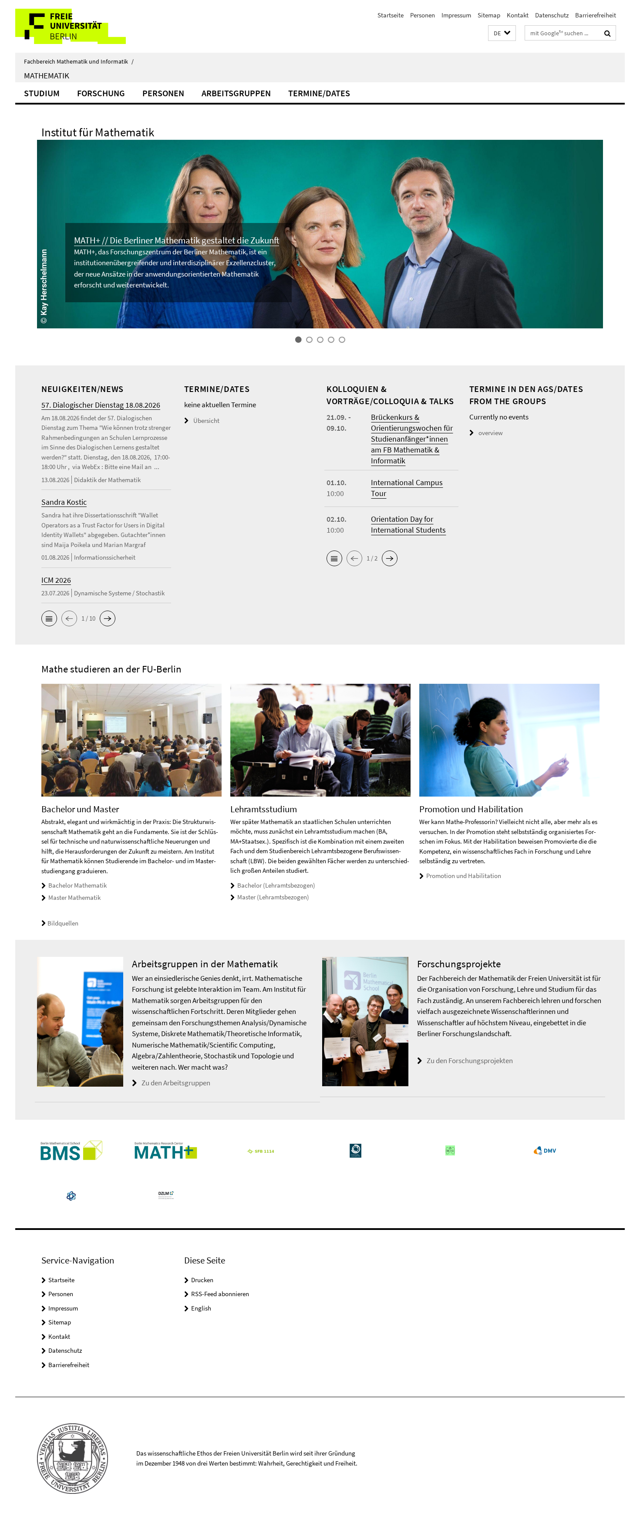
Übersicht (206, 420)
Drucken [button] (202, 1280)
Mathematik (46, 75)
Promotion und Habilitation (463, 875)
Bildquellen (62, 923)
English (201, 1308)
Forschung (101, 93)
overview (490, 433)
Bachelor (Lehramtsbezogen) (276, 885)
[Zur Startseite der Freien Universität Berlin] (88, 26)
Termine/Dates (319, 93)
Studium (42, 93)
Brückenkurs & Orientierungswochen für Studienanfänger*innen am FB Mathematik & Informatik (412, 439)
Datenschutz (552, 15)
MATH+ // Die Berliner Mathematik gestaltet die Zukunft (176, 240)
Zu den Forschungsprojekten (470, 1060)
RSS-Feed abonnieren (220, 1294)
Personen (422, 15)
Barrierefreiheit (595, 15)
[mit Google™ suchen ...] (608, 33)
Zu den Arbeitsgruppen (175, 1083)
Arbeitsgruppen (236, 93)
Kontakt (518, 15)
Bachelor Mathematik (77, 885)
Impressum (456, 15)
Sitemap (489, 15)
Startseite (390, 15)
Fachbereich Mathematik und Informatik (79, 61)
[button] (502, 33)
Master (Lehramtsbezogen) (273, 897)
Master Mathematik (74, 897)
